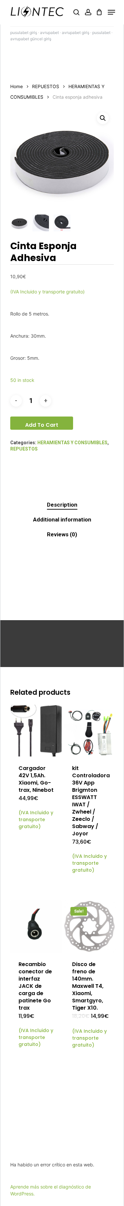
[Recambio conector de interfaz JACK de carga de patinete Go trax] (36, 926)
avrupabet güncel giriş (30, 38)
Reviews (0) (62, 534)
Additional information (62, 519)
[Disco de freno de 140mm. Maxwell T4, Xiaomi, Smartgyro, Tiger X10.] (90, 926)
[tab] (62, 505)
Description (62, 504)
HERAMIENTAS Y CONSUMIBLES (72, 442)
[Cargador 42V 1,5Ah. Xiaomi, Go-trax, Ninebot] (36, 730)
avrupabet (49, 32)
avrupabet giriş (75, 32)
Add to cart (41, 425)
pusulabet (101, 32)
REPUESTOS (45, 86)
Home (16, 86)
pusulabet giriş (23, 32)
